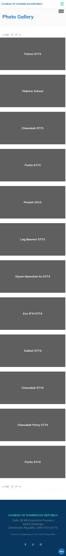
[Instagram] (41, 545)
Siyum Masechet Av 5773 (32, 276)
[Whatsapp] (33, 545)
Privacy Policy (49, 534)
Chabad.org (26, 534)
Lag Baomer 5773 (32, 239)
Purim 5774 (33, 462)
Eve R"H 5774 (32, 313)
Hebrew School (32, 91)
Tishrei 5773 (32, 54)
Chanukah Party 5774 (32, 425)
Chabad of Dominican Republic (22, 3)
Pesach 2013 (32, 202)
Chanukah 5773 (33, 128)
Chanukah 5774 (33, 388)
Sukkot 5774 (32, 350)
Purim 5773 (33, 165)
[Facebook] (25, 545)
